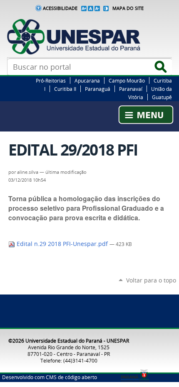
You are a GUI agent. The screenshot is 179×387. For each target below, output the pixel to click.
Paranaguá (97, 88)
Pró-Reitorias (51, 80)
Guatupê (162, 97)
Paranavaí (130, 88)
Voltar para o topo (151, 280)
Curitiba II (65, 88)
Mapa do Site (128, 8)
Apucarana (87, 80)
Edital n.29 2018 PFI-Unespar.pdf (62, 244)
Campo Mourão (127, 80)
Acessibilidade (60, 8)
